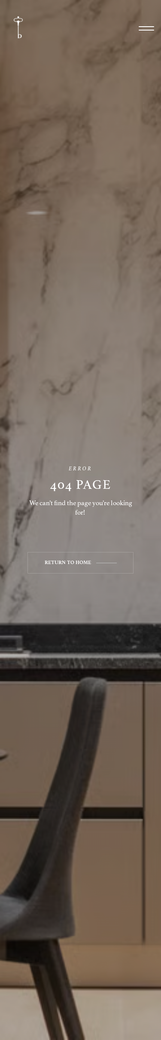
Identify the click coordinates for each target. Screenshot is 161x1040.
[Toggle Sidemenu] (146, 28)
